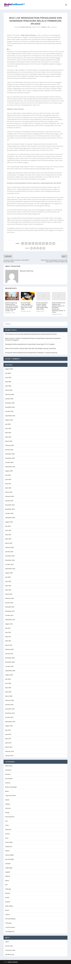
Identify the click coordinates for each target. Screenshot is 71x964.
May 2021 (8, 636)
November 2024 (10, 458)
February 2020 (9, 700)
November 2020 (10, 662)
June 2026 (8, 377)
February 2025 (9, 445)
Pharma (7, 893)
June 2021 (8, 632)
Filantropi (8, 829)
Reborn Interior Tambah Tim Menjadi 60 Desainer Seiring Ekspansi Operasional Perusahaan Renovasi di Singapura (33, 339)
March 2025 (8, 441)
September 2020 (10, 670)
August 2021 (9, 624)
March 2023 (8, 543)
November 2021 (10, 611)
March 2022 (8, 594)
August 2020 (9, 675)
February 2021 (9, 649)
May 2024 (8, 483)
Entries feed (9, 946)
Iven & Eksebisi (9, 859)
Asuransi (7, 774)
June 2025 (8, 428)
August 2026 (9, 369)
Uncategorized (9, 931)
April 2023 (8, 539)
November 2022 (10, 560)
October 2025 (9, 411)
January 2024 (9, 500)
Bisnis (7, 791)
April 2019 (8, 743)
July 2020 (8, 679)
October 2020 (9, 666)
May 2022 (8, 585)
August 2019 (9, 726)
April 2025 (8, 437)
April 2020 (8, 692)
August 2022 (9, 573)
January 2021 (9, 653)
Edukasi (7, 804)
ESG (6, 821)
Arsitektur (8, 770)
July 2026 (8, 373)
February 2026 (9, 394)
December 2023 (9, 505)
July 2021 (8, 628)
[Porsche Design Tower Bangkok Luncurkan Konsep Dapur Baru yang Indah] (28, 296)
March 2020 (8, 696)
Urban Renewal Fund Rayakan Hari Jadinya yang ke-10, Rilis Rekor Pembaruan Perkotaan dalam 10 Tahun (58, 307)
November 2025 (10, 407)
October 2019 (9, 717)
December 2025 (9, 403)
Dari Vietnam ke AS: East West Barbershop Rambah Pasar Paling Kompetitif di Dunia (31, 334)
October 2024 (9, 462)
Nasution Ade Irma (26, 27)
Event (7, 825)
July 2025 (8, 424)
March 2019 (8, 747)
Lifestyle (43, 27)
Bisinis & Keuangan (11, 787)
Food (6, 838)
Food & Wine (9, 842)
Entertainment (9, 817)
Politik (7, 897)
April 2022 (8, 590)
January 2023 (9, 551)
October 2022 (9, 564)
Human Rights (9, 855)
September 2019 (10, 721)
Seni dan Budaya (10, 919)
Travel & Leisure (10, 927)
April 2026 (8, 386)
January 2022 (9, 602)
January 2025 (9, 449)
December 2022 (9, 556)
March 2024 (8, 492)
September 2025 (10, 415)
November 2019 (10, 713)
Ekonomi (8, 808)
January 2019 (9, 755)
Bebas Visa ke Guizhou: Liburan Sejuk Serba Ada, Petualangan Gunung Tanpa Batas (30, 348)
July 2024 (8, 475)
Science (7, 914)
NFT (6, 885)
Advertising (8, 766)
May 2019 (8, 738)
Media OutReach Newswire (28, 35)
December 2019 (9, 709)
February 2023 (9, 547)
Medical (7, 876)
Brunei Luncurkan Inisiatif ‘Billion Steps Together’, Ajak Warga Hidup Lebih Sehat (42, 306)
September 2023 (10, 517)
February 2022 (9, 598)
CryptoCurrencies (10, 795)
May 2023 (8, 534)
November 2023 (10, 509)
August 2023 (9, 522)
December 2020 (9, 658)
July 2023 (8, 526)
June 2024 (8, 479)
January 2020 (9, 704)
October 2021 (9, 615)
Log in (7, 941)
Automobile (8, 778)
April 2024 (8, 488)
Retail (7, 910)
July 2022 (8, 577)
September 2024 (10, 466)
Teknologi (8, 923)
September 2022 (10, 568)
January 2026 (9, 398)
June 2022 (8, 581)
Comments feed (10, 950)
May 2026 (8, 381)
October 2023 (9, 513)
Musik (7, 880)
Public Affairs (9, 906)
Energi (7, 812)
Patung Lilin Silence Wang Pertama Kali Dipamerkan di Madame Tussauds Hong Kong (31, 352)
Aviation (7, 783)
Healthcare (8, 846)
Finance (7, 834)
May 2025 (8, 432)
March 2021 (8, 645)
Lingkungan (8, 868)
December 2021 (9, 607)
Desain (7, 800)
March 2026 (8, 390)
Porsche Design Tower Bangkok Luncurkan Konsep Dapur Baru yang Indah (27, 306)
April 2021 (8, 641)
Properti (7, 902)
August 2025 (9, 420)
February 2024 (9, 496)
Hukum (7, 851)
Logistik (7, 872)
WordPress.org (9, 954)
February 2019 (9, 751)
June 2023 (8, 530)
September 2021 (10, 619)
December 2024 (9, 454)
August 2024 (9, 471)
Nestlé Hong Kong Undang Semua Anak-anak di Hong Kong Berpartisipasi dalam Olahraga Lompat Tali (11, 306)
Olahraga (8, 889)
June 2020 (8, 683)
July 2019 (8, 730)
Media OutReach (13, 962)
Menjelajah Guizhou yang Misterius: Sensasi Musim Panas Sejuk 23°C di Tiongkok (29, 344)
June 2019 (8, 734)
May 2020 (8, 687)
